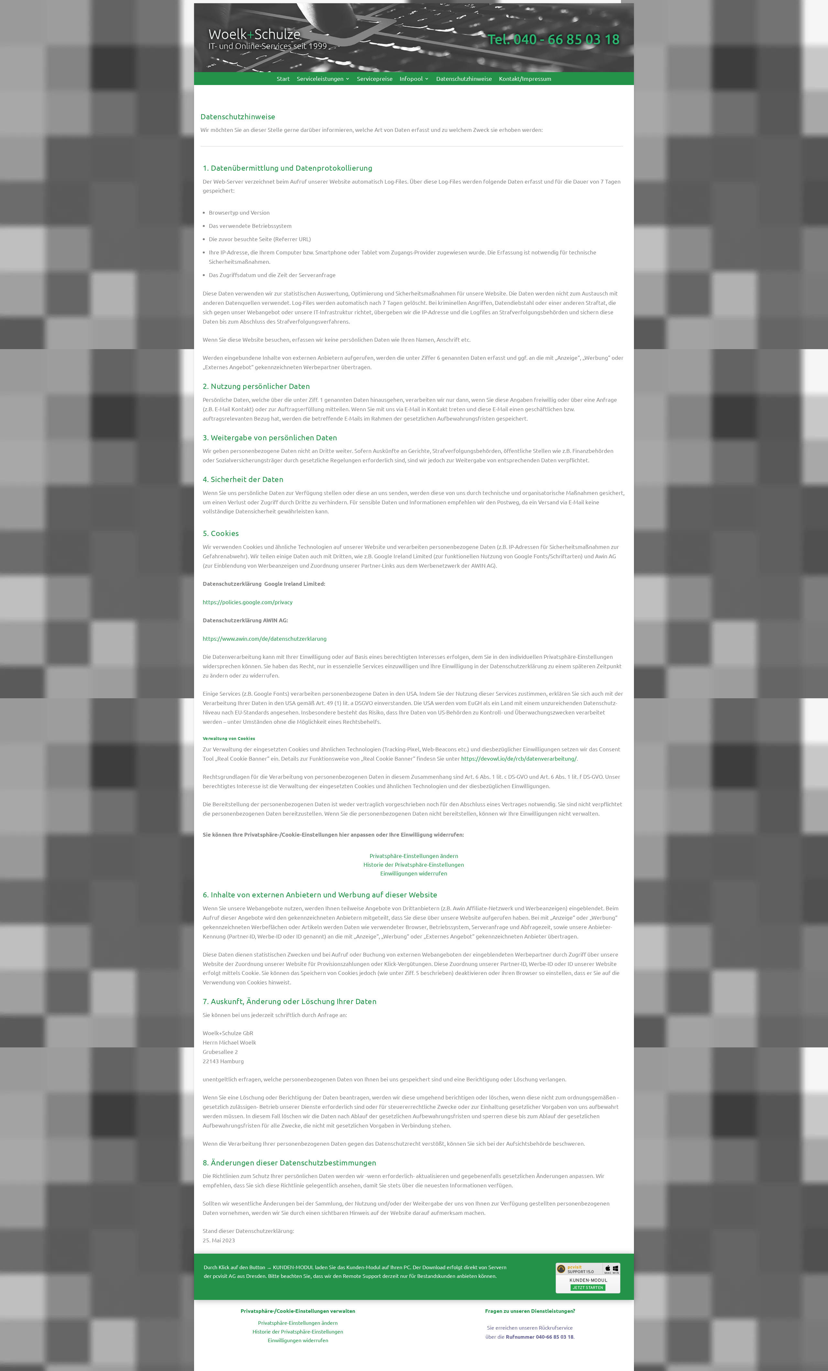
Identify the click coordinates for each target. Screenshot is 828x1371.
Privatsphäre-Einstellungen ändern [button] (414, 855)
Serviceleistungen (320, 79)
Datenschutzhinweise (464, 79)
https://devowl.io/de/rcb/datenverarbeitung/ (519, 758)
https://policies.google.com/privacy (247, 601)
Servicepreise (375, 79)
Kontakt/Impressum (525, 79)
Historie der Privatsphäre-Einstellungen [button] (414, 864)
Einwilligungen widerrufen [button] (413, 873)
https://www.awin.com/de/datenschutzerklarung (265, 638)
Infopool (411, 79)
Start (283, 79)
